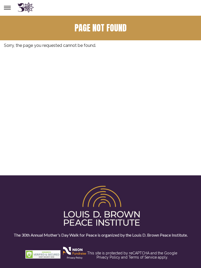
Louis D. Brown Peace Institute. (159, 234)
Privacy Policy (74, 257)
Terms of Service (143, 257)
